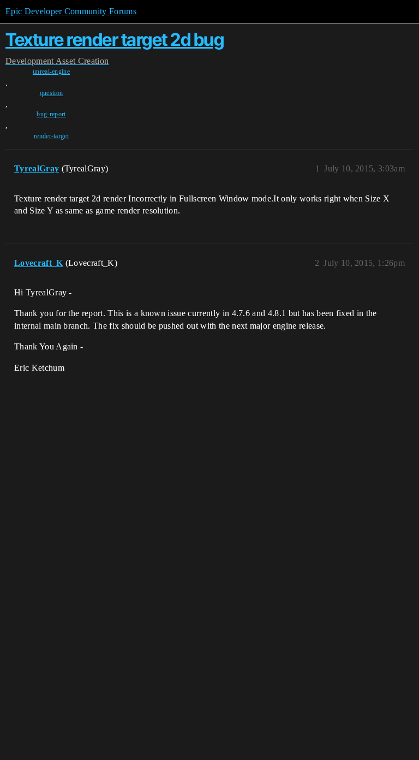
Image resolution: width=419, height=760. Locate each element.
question (51, 93)
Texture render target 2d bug (114, 39)
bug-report (51, 114)
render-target (51, 136)
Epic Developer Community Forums (70, 11)
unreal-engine (51, 71)
